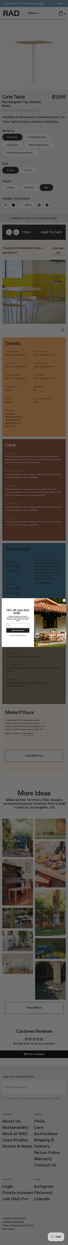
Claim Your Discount (18, 630)
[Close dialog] (64, 600)
